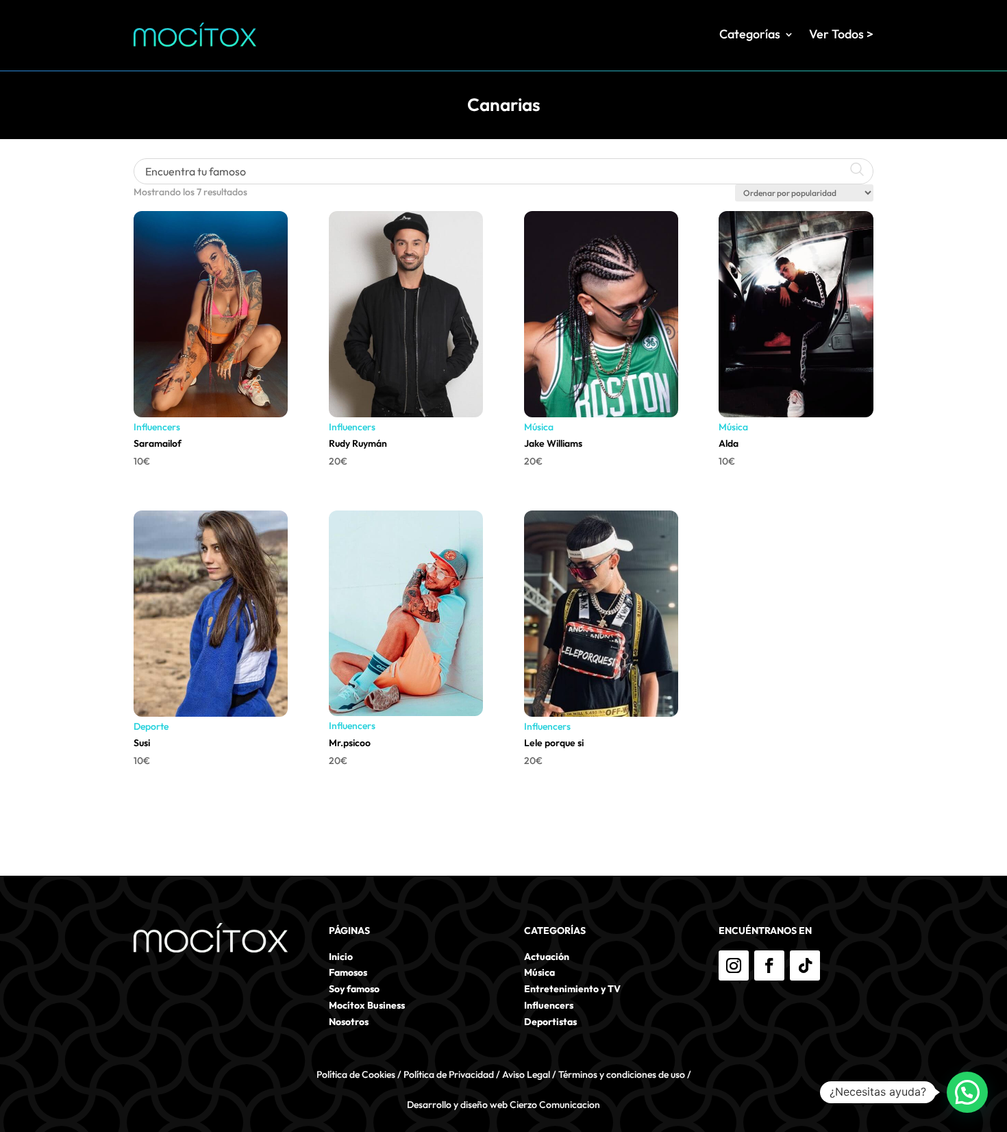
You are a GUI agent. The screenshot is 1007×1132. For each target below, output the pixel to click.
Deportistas (550, 1022)
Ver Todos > (841, 34)
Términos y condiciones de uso (621, 1074)
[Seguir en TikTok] (805, 965)
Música (539, 427)
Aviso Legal (526, 1074)
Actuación (546, 956)
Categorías (749, 34)
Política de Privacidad (448, 1074)
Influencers (157, 427)
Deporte (151, 726)
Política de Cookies (355, 1074)
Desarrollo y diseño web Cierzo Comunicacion (503, 1104)
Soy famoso (354, 989)
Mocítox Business (367, 1005)
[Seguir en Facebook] (769, 965)
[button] (967, 1092)
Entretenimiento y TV (572, 989)
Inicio (341, 956)
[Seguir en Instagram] (734, 965)
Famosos (348, 972)
